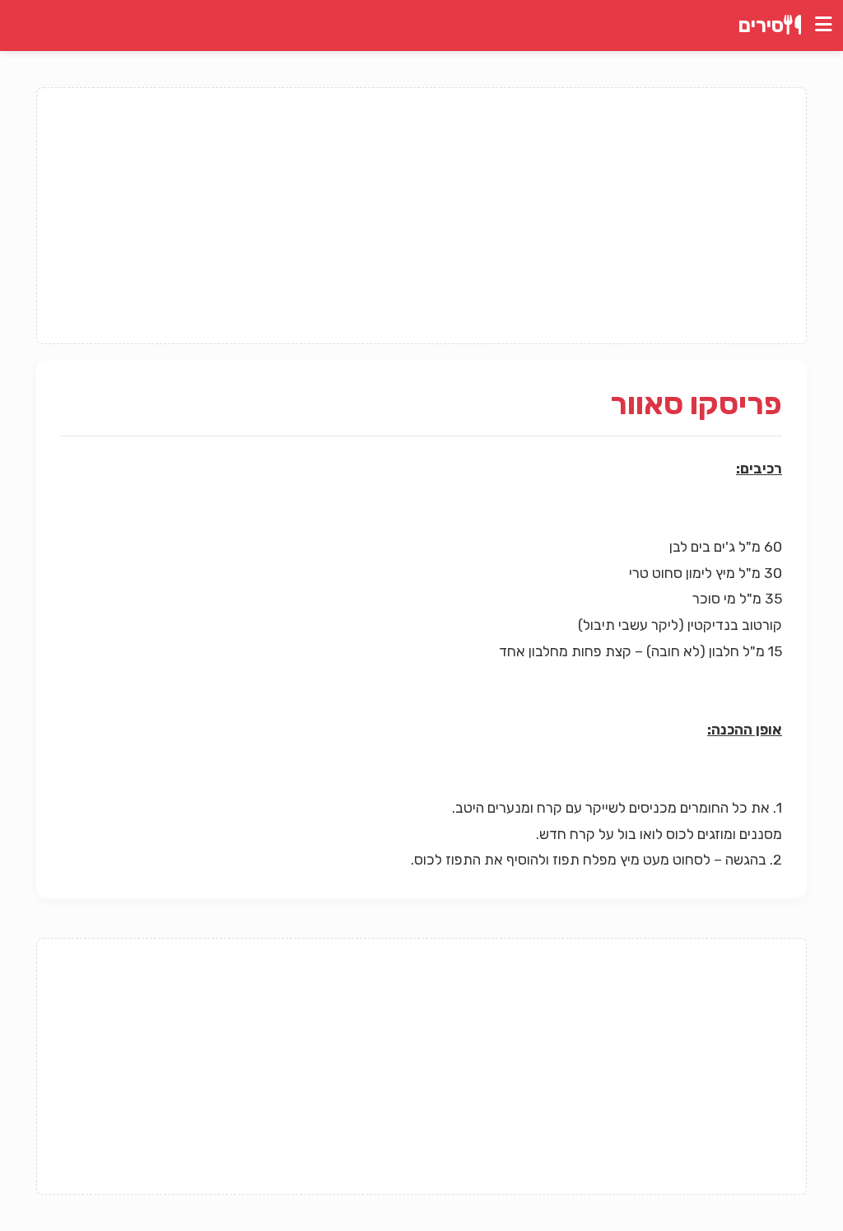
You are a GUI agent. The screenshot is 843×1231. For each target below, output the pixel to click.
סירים (761, 25)
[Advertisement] (421, 215)
